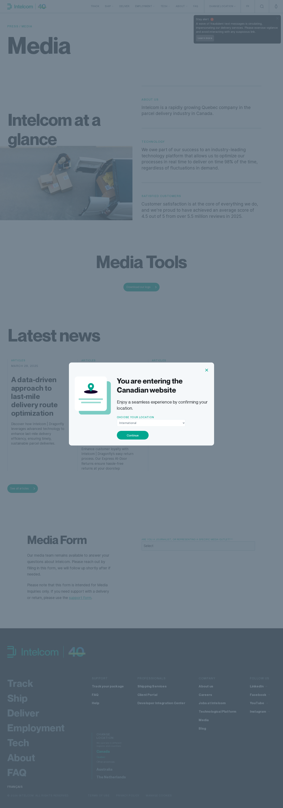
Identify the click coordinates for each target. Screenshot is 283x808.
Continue (133, 435)
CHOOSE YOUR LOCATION (135, 417)
